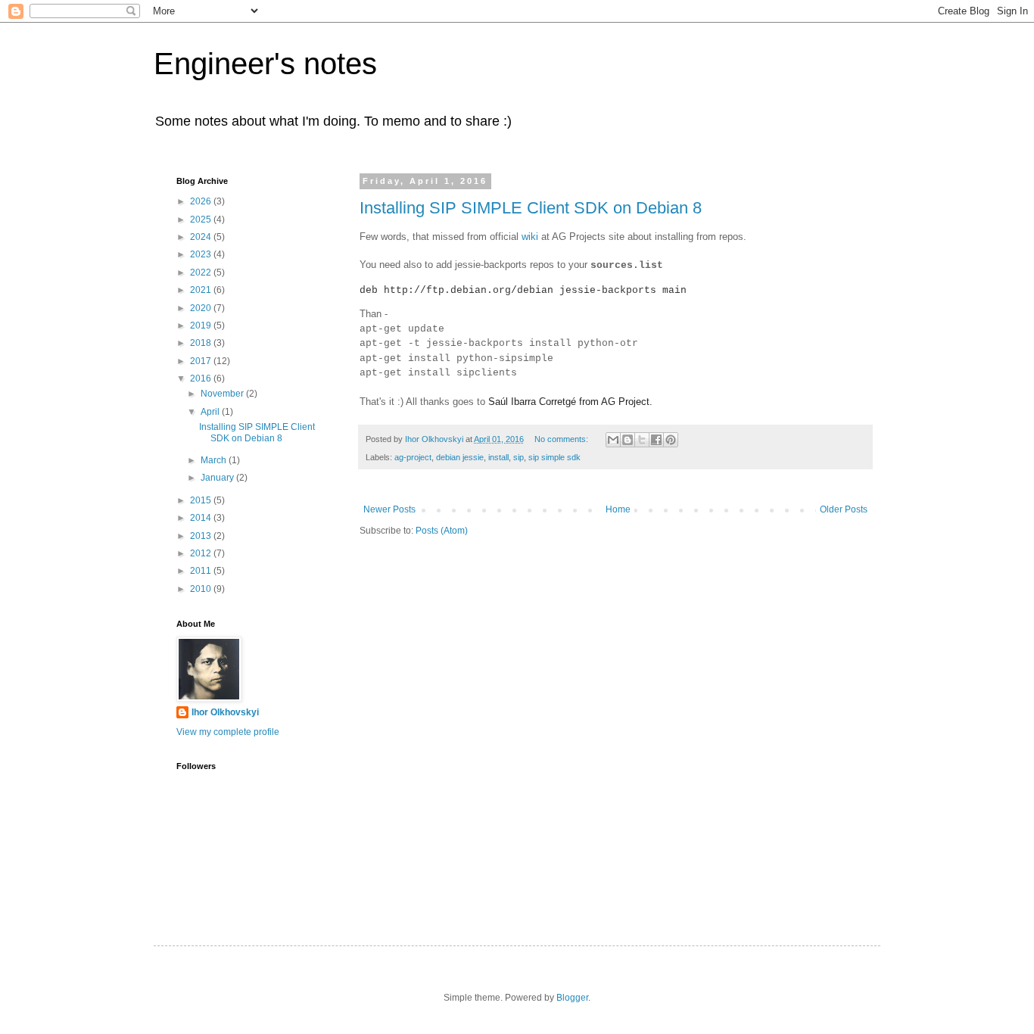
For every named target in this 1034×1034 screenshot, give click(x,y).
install (498, 457)
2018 (201, 343)
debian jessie (460, 457)
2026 (201, 201)
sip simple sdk (554, 457)
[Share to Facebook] (656, 439)
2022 (201, 272)
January (218, 477)
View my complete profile (227, 732)
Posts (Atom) (442, 530)
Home (618, 509)
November (223, 393)
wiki (530, 236)
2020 (201, 308)
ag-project (412, 457)
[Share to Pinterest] (670, 439)
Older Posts (843, 509)
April (211, 411)
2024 (201, 237)
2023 (201, 254)
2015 (201, 500)
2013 (201, 536)
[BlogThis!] (627, 439)
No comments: (562, 439)
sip (518, 457)
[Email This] (613, 439)
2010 (201, 589)
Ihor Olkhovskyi (225, 712)
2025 (201, 219)
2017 (201, 361)
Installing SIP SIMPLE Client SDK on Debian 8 (531, 207)
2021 (201, 290)
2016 (201, 378)
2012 (201, 553)
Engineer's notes (265, 63)
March (215, 460)
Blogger (572, 997)
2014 (201, 517)
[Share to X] (641, 439)
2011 (201, 570)
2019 (201, 325)
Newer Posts (389, 509)
